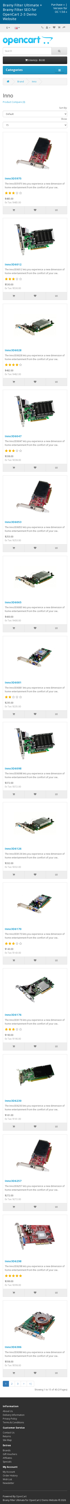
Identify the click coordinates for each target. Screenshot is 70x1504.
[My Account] (48, 27)
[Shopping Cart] (59, 27)
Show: (64, 119)
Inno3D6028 (13, 350)
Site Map (7, 1440)
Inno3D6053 (13, 522)
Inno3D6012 (13, 264)
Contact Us (8, 1432)
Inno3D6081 (13, 682)
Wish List (7, 1479)
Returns (7, 1436)
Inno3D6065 (13, 602)
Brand (20, 81)
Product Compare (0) (14, 102)
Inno (34, 81)
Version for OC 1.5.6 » (60, 10)
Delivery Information (13, 1415)
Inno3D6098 (13, 768)
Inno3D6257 (13, 1181)
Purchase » (58, 4)
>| (30, 1383)
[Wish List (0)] (54, 27)
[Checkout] (64, 27)
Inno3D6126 (13, 848)
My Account (9, 1471)
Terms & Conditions (13, 1422)
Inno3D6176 (13, 1014)
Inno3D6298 (13, 1261)
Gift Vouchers (10, 1454)
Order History (10, 1475)
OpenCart (21, 1496)
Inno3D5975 (13, 178)
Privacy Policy (10, 1418)
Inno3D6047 (13, 436)
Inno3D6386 (13, 1347)
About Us (8, 1411)
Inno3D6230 (13, 1100)
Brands (6, 1450)
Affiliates (7, 1458)
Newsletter (8, 1483)
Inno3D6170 (13, 929)
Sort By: (63, 107)
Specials (7, 1461)
